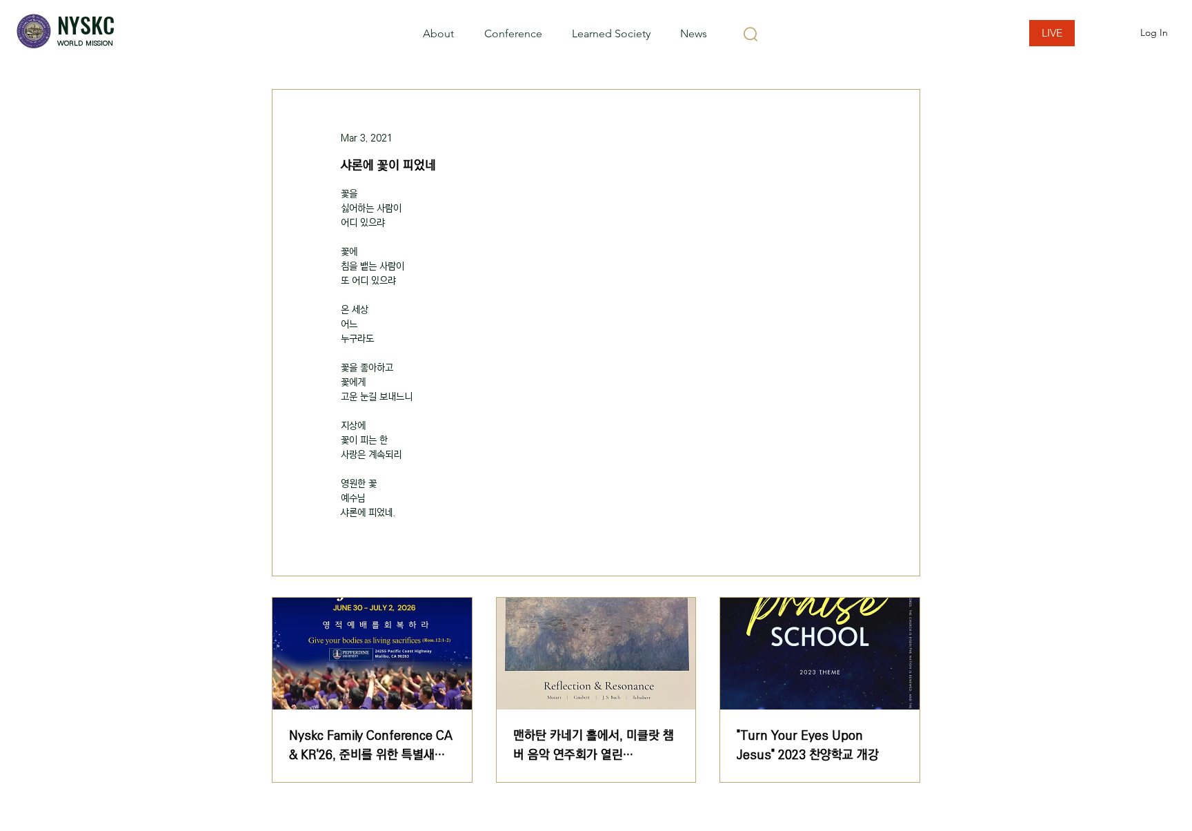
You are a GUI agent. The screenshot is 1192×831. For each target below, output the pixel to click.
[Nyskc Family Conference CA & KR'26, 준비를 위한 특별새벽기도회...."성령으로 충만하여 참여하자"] (372, 654)
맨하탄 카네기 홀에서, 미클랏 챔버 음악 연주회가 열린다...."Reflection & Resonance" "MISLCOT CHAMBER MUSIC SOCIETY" (594, 745)
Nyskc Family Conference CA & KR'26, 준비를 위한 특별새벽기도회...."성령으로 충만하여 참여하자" (371, 745)
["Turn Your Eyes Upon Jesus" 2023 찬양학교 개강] (820, 654)
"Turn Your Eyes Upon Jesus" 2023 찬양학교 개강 (808, 745)
